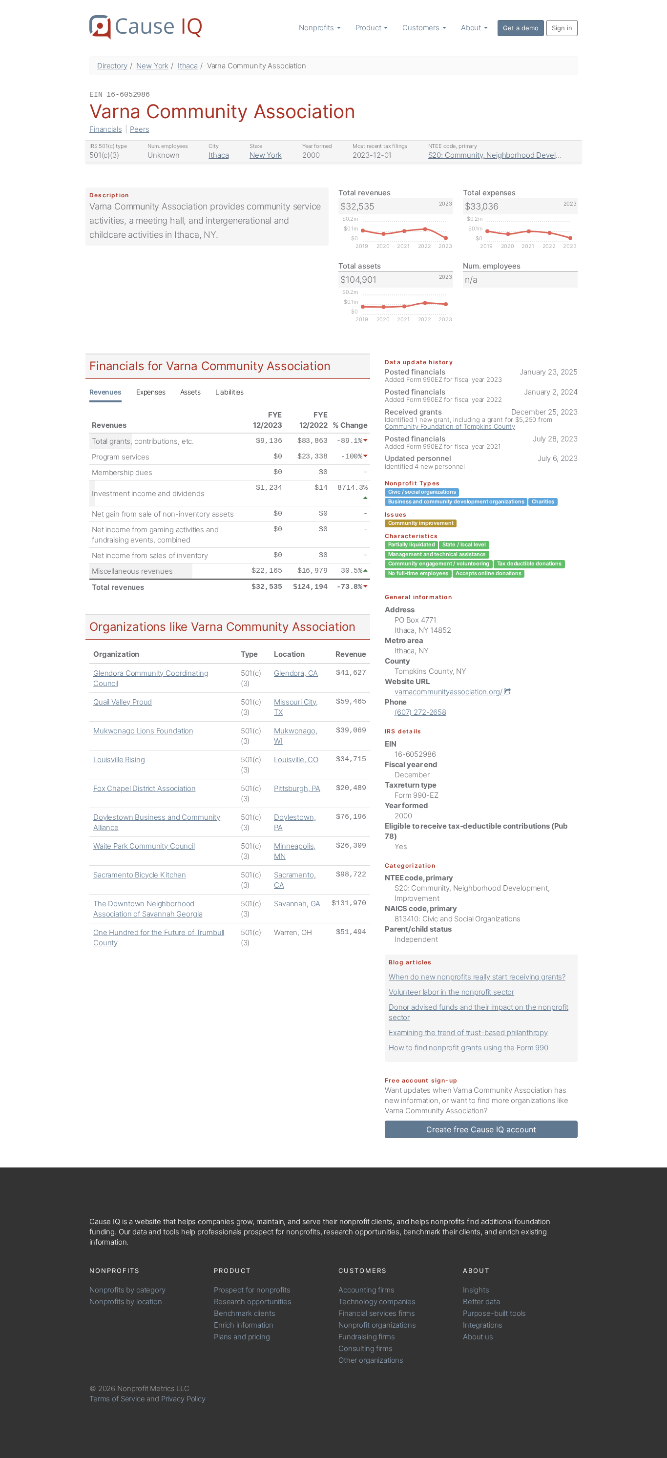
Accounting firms (366, 1289)
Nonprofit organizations (377, 1325)
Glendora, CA (296, 673)
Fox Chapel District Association (144, 788)
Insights (476, 1289)
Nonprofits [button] (317, 27)
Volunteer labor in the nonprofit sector (451, 992)
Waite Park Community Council (144, 846)
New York (152, 65)
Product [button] (369, 27)
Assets (190, 392)
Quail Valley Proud (122, 702)
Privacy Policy (183, 1398)
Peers (139, 129)
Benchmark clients (244, 1313)
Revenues (105, 392)
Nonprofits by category (127, 1289)
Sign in (562, 28)
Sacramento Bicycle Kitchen (139, 874)
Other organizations (370, 1360)
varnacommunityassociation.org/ (449, 691)
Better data (481, 1301)
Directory (112, 65)
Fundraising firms (366, 1336)
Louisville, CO (296, 759)
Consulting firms (365, 1348)
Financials (105, 129)
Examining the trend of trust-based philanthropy (468, 1032)
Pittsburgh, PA (297, 788)
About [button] (472, 27)
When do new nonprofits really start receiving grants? (477, 976)
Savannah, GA (297, 903)
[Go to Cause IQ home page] (145, 27)
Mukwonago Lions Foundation (143, 730)
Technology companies (377, 1301)
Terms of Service (117, 1398)
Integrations (482, 1325)
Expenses (151, 392)
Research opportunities (253, 1301)
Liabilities (229, 392)
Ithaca (188, 65)
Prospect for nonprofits (252, 1289)
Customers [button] (421, 27)
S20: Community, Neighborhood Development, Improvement (529, 155)
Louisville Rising (119, 759)
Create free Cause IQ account (481, 1129)
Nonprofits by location (125, 1301)
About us (478, 1336)
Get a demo (521, 28)
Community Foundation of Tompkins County (450, 426)
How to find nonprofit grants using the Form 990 (468, 1047)
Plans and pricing (242, 1336)
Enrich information (243, 1325)
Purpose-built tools (494, 1313)
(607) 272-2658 (420, 712)
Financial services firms (376, 1313)
